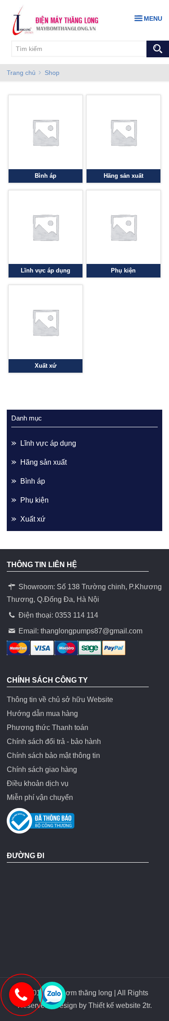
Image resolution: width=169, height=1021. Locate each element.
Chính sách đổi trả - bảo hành (54, 741)
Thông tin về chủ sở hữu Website (60, 699)
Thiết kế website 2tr (119, 1005)
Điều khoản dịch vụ (38, 783)
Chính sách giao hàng (42, 769)
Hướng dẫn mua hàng (42, 713)
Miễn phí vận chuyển (40, 797)
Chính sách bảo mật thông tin (53, 755)
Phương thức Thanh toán (47, 727)
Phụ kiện (34, 500)
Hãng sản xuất (43, 462)
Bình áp (32, 481)
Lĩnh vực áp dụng (48, 443)
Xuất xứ (33, 519)
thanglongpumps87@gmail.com (91, 631)
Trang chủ (21, 72)
